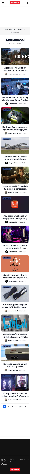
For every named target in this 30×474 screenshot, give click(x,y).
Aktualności (7, 50)
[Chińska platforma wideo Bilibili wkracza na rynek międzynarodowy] (15, 323)
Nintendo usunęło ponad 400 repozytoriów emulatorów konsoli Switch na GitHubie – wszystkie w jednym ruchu (15, 365)
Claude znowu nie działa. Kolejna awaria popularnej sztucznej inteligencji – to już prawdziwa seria (15, 276)
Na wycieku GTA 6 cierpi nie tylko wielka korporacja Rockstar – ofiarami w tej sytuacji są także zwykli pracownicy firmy (15, 187)
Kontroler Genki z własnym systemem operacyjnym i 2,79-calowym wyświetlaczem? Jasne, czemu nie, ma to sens (15, 128)
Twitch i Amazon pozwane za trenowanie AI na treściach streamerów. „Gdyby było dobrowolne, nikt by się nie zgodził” (15, 246)
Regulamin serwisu (22, 460)
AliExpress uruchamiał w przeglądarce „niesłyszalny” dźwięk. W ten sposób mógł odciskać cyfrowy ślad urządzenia (15, 217)
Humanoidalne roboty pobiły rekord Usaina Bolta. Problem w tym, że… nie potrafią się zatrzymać (15, 98)
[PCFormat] (15, 469)
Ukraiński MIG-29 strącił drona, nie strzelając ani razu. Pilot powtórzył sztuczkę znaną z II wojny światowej (15, 157)
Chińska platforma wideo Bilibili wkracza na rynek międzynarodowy (15, 335)
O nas (29, 460)
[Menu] (3, 3)
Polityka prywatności (12, 460)
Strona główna (10, 29)
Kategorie (20, 29)
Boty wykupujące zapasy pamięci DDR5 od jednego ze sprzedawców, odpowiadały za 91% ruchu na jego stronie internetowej (15, 306)
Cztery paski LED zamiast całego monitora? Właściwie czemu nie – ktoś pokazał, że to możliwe (15, 394)
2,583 (20, 406)
